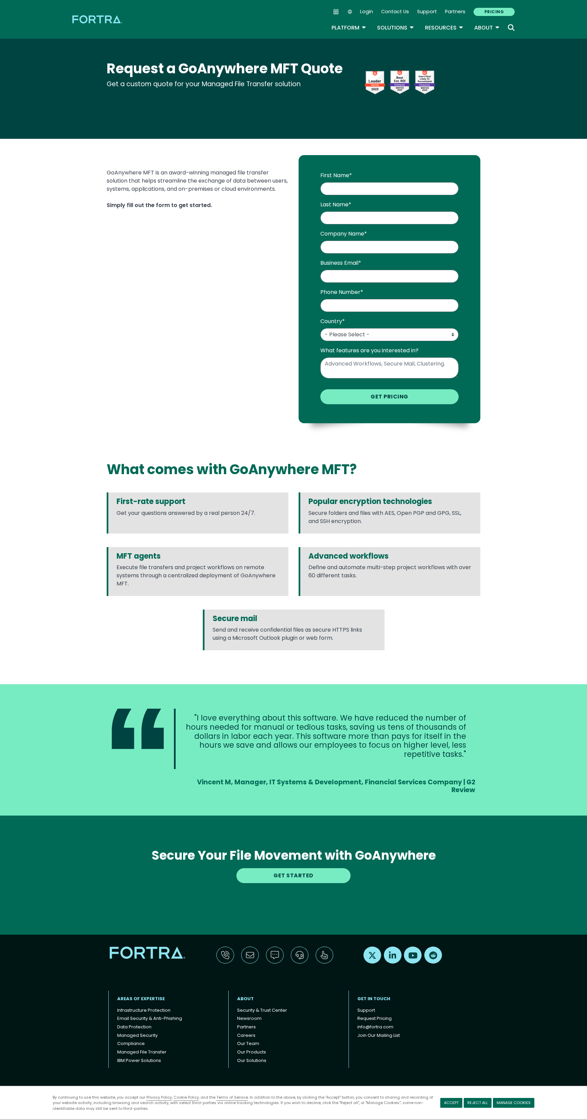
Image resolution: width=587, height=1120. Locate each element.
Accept (451, 1102)
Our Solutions (251, 1060)
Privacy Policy (159, 1097)
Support (427, 11)
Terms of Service (232, 1097)
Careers (246, 1035)
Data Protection (134, 1027)
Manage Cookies (514, 1102)
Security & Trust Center (262, 1010)
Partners (455, 11)
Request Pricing (374, 1018)
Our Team (248, 1043)
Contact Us (395, 11)
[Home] (97, 19)
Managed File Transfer (141, 1052)
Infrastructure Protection (144, 1010)
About (487, 28)
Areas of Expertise (141, 998)
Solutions (395, 28)
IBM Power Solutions (139, 1060)
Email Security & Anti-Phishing (149, 1018)
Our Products (251, 1052)
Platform (349, 28)
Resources (444, 28)
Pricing (494, 12)
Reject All (477, 1102)
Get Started (293, 875)
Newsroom (249, 1018)
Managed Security (137, 1035)
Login (366, 11)
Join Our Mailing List (378, 1035)
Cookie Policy (186, 1097)
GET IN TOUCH (373, 998)
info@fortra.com (375, 1027)
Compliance (131, 1043)
